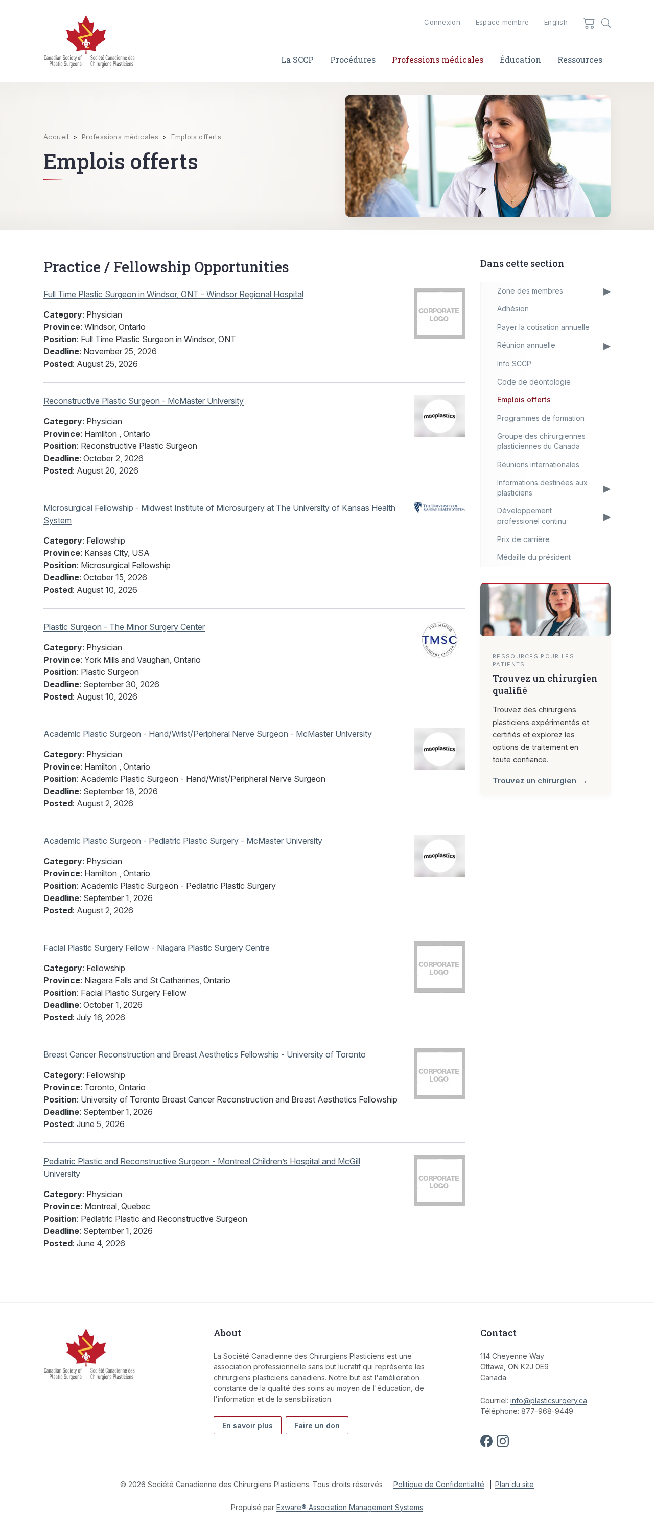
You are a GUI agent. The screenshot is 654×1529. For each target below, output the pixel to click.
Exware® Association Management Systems (349, 1507)
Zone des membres (530, 290)
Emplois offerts (196, 136)
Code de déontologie (534, 381)
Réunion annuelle (526, 345)
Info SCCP (514, 363)
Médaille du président (534, 557)
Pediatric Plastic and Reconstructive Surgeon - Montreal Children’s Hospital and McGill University (201, 1167)
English (556, 22)
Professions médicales (437, 59)
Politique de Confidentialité (438, 1484)
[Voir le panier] (589, 22)
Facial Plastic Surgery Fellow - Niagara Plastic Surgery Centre (156, 947)
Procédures (353, 59)
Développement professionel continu (531, 515)
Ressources (579, 59)
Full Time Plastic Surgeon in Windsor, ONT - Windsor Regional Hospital (173, 294)
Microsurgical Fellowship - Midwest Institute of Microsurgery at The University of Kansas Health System (219, 514)
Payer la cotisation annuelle (543, 327)
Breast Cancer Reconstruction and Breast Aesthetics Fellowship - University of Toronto (204, 1054)
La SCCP (297, 59)
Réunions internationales (538, 464)
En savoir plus (247, 1425)
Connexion (442, 22)
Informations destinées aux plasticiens (542, 487)
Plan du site (514, 1484)
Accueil (56, 136)
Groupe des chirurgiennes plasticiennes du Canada (541, 441)
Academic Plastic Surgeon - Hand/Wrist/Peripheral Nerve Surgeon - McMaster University (207, 734)
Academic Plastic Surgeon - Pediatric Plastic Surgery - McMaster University (182, 841)
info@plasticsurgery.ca (548, 1400)
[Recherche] (606, 23)
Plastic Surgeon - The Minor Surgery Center (124, 627)
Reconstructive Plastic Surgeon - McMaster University (143, 401)
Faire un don (317, 1425)
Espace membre (502, 22)
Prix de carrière (523, 539)
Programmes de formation (541, 418)
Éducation (520, 59)
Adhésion (513, 308)
